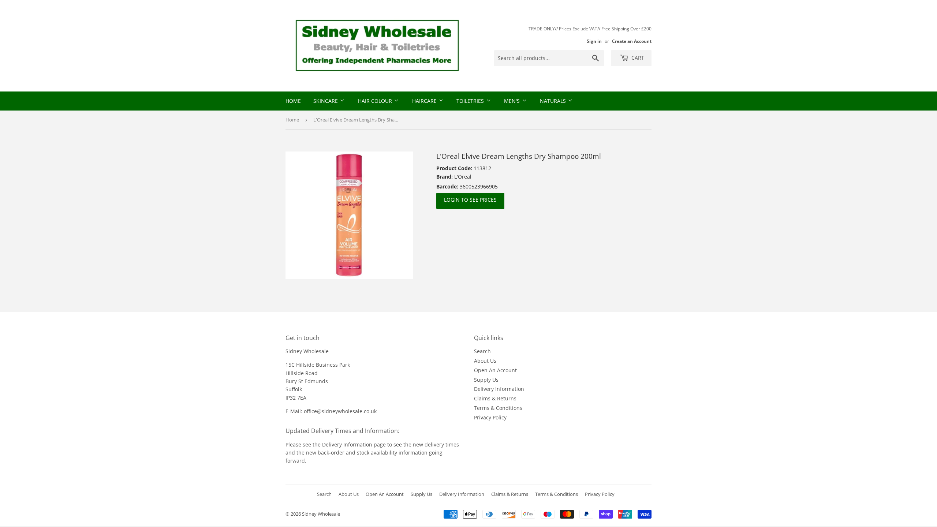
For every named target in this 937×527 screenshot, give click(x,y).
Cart (637, 57)
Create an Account (632, 41)
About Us (485, 360)
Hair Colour (375, 100)
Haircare (425, 100)
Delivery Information (499, 388)
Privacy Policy (490, 417)
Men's (512, 100)
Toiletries (470, 100)
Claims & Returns (495, 398)
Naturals (553, 100)
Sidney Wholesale (321, 514)
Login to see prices (470, 199)
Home (293, 100)
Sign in (594, 41)
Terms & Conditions (498, 407)
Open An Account (495, 370)
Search (482, 351)
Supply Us (486, 379)
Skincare (326, 100)
